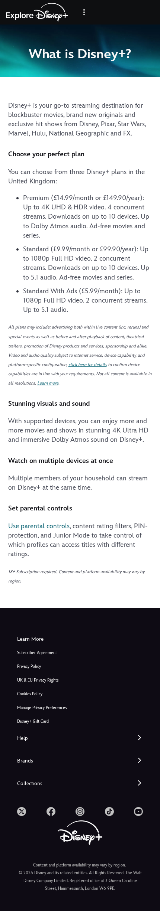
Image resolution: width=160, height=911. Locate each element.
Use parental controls (39, 526)
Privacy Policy (29, 666)
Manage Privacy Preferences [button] (42, 707)
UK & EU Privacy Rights (37, 680)
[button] (80, 738)
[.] (21, 811)
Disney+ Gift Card (33, 721)
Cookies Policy (29, 694)
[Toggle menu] (84, 12)
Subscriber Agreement (37, 652)
